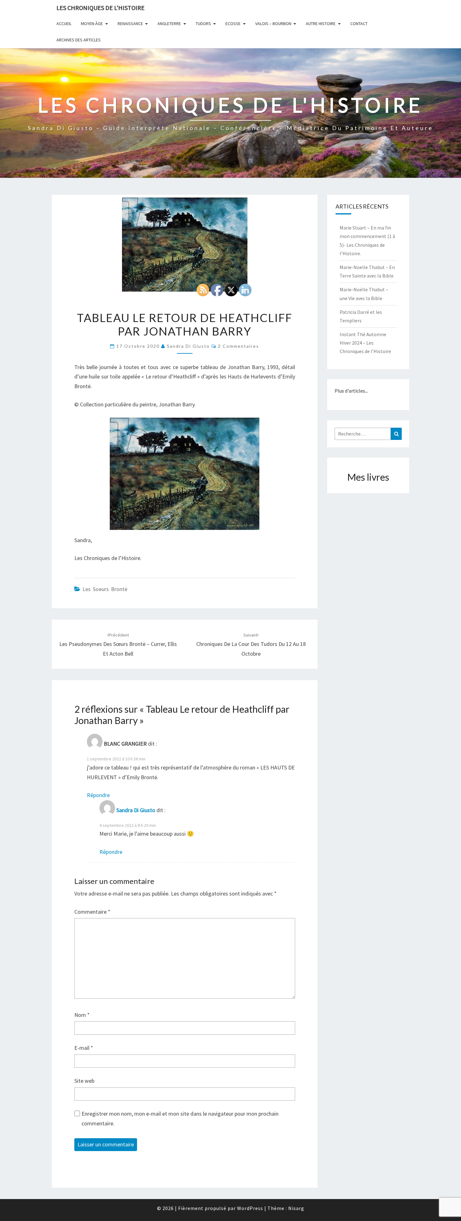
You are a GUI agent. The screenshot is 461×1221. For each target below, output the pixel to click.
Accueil (64, 23)
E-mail (83, 1047)
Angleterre (169, 23)
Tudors (203, 23)
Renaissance (130, 23)
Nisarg (296, 1208)
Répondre (98, 795)
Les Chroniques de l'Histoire (100, 8)
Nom (82, 1014)
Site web (84, 1080)
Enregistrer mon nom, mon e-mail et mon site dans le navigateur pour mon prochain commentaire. (180, 1118)
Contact (359, 23)
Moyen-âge (92, 23)
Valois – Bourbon (273, 23)
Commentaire (92, 911)
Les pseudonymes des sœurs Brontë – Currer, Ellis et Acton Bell (118, 644)
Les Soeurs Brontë (104, 589)
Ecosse (233, 23)
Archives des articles (78, 40)
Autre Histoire (321, 23)
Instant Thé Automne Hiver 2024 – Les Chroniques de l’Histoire (365, 342)
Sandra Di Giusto (188, 346)
